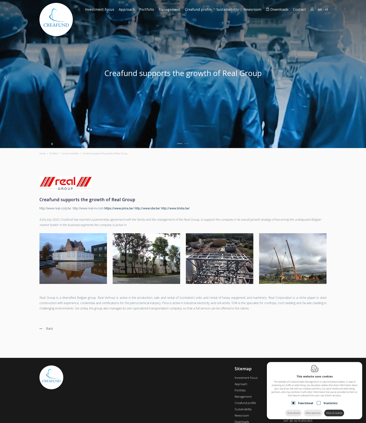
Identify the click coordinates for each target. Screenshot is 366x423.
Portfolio (240, 390)
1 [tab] (179, 143)
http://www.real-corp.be (55, 208)
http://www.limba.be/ (175, 208)
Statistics (330, 403)
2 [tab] (186, 143)
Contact (299, 9)
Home (42, 153)
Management (243, 396)
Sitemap (243, 368)
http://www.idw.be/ (147, 208)
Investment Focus (99, 9)
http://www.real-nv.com (88, 208)
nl (326, 9)
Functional (305, 403)
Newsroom (252, 9)
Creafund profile (245, 403)
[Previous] (5, 77)
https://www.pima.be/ (119, 208)
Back (49, 328)
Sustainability (243, 409)
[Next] (361, 77)
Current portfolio (70, 153)
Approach (127, 9)
